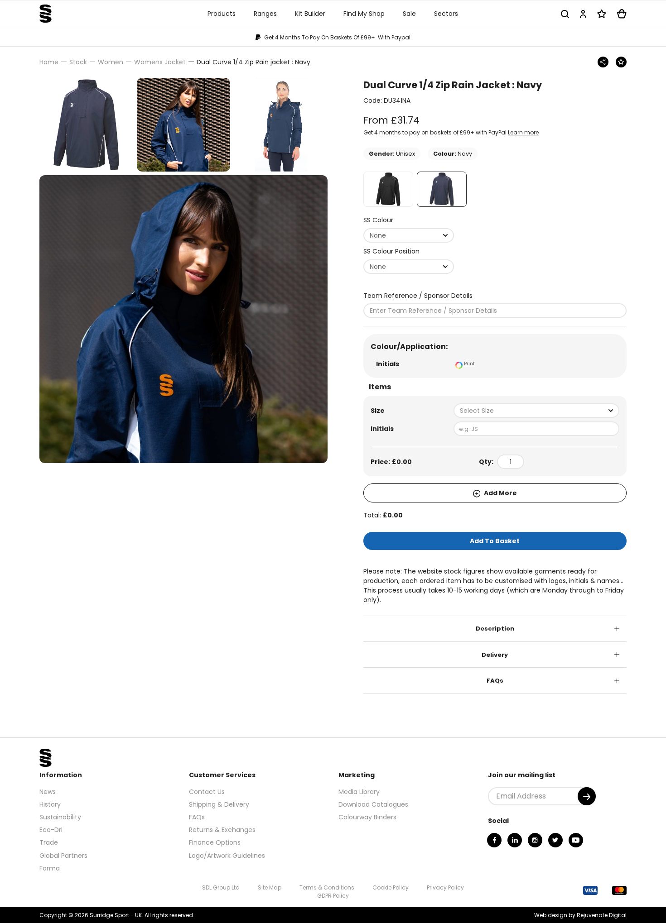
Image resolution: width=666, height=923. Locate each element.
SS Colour (378, 220)
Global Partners (63, 855)
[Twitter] (555, 840)
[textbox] (536, 410)
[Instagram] (535, 840)
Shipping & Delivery (219, 804)
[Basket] (621, 13)
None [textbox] (378, 235)
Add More (500, 492)
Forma (49, 868)
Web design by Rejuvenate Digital (580, 915)
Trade (48, 842)
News (47, 791)
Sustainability (60, 817)
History (50, 804)
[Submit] (587, 796)
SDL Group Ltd (221, 887)
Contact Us (207, 791)
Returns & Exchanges (222, 829)
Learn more (523, 132)
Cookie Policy (390, 887)
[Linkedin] (514, 840)
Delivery (495, 654)
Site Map (269, 887)
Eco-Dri (51, 829)
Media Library (359, 791)
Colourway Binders (367, 817)
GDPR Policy (333, 895)
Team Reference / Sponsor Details (418, 295)
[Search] (565, 13)
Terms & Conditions (326, 887)
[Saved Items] (601, 13)
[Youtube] (576, 840)
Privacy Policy (445, 887)
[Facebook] (494, 840)
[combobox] (408, 235)
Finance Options (215, 842)
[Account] (583, 13)
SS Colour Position (391, 251)
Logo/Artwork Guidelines (227, 855)
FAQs (495, 680)
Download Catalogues (373, 804)
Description (495, 628)
